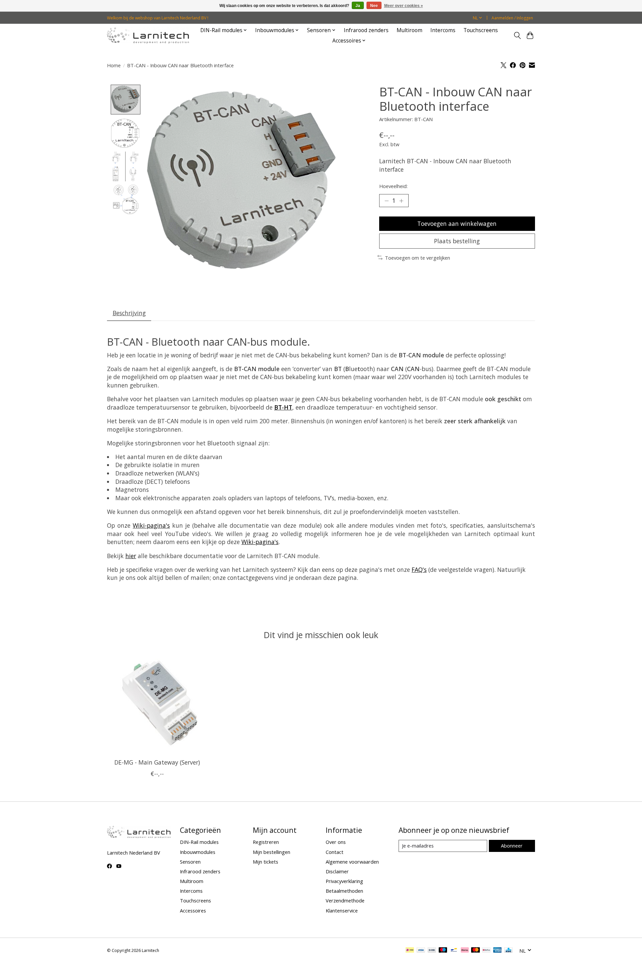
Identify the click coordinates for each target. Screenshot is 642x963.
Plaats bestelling (457, 241)
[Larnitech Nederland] (148, 35)
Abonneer (512, 845)
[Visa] (421, 950)
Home (114, 65)
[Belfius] (486, 950)
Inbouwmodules (197, 852)
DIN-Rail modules (199, 842)
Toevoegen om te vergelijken (417, 257)
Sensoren (190, 861)
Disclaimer (337, 871)
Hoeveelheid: (393, 186)
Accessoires (193, 910)
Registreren (266, 842)
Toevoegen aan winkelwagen (457, 224)
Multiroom (409, 30)
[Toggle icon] (517, 35)
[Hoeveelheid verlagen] (386, 200)
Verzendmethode (345, 900)
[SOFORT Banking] (465, 950)
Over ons (336, 842)
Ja (357, 5)
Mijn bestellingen (271, 852)
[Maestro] (443, 950)
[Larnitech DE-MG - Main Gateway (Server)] (157, 703)
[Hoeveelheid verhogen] (401, 200)
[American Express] (497, 950)
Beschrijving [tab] (129, 313)
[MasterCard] (475, 950)
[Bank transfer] (432, 950)
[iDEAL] (410, 950)
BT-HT (283, 407)
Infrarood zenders (366, 30)
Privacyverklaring (344, 881)
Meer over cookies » (403, 5)
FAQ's (419, 569)
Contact (334, 852)
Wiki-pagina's (151, 525)
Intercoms (442, 30)
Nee (374, 5)
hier (130, 556)
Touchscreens (480, 30)
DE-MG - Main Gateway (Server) (157, 762)
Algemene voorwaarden (352, 861)
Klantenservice (342, 910)
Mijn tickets (265, 861)
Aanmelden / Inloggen (512, 18)
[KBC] (508, 950)
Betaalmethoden (344, 890)
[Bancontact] (454, 950)
